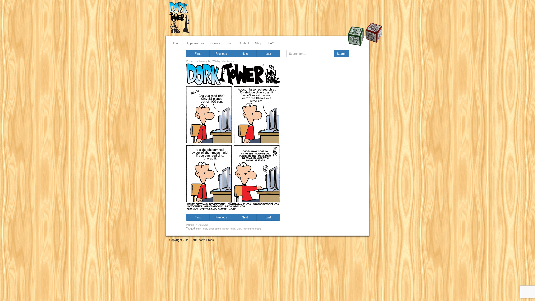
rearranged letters (252, 228)
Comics (215, 43)
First (198, 53)
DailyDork (203, 224)
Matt (239, 228)
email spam (215, 228)
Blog (229, 43)
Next (245, 53)
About (176, 43)
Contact (244, 43)
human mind (228, 228)
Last (268, 53)
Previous (221, 53)
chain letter (201, 228)
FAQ (271, 43)
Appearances (195, 43)
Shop (258, 43)
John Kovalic (227, 61)
